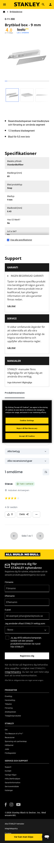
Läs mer (11, 306)
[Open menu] (4, 4)
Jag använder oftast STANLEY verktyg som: (25, 623)
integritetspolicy (13, 671)
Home (4, 11)
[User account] (50, 4)
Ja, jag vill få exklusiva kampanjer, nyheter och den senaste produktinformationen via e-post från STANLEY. (26, 642)
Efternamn (10, 596)
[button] (6, 804)
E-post (8, 610)
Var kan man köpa (23, 836)
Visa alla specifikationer (21, 240)
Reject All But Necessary (27, 428)
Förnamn (9, 582)
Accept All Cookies (27, 436)
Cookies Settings (27, 420)
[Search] (43, 4)
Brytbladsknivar (16, 12)
